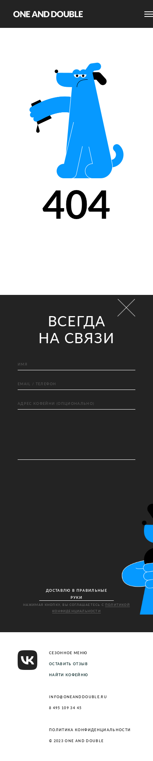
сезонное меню (68, 653)
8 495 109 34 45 (65, 708)
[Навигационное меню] (148, 14)
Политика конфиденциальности (90, 730)
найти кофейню (69, 675)
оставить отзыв (68, 664)
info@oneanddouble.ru (78, 697)
